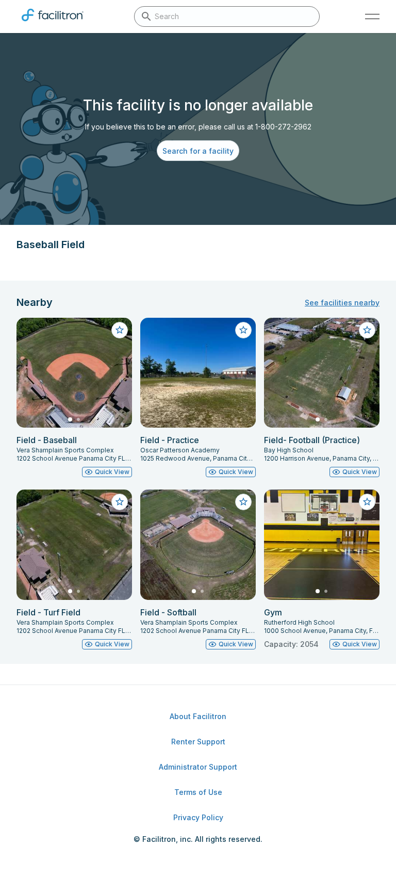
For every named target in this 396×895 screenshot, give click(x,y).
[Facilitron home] (52, 23)
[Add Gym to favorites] (367, 502)
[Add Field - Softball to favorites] (243, 502)
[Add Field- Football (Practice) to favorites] (367, 330)
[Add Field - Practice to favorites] (243, 330)
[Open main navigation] (372, 16)
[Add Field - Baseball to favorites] (119, 330)
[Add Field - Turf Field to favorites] (119, 502)
